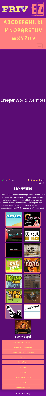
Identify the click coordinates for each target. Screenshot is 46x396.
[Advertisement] (23, 74)
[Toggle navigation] (39, 46)
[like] (3, 180)
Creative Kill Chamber (23, 347)
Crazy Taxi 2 (23, 362)
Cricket (23, 367)
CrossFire (23, 372)
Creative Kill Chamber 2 (23, 342)
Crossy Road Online (23, 377)
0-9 (31, 38)
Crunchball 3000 (23, 387)
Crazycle (23, 357)
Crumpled (23, 382)
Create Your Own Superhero (23, 352)
